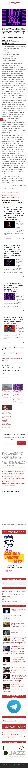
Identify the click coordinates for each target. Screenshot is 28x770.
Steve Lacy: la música (16, 615)
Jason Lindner (14, 463)
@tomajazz (8, 599)
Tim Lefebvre (22, 463)
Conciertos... (16, 454)
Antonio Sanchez (15, 460)
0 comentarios (10, 465)
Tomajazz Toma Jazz (12, 601)
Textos (21, 454)
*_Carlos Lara (8, 454)
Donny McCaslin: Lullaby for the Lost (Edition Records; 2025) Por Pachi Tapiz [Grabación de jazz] (7, 393)
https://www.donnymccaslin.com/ (10, 192)
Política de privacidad (7, 764)
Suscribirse (21, 442)
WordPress (18, 765)
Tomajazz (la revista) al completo (11, 456)
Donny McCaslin (9, 461)
